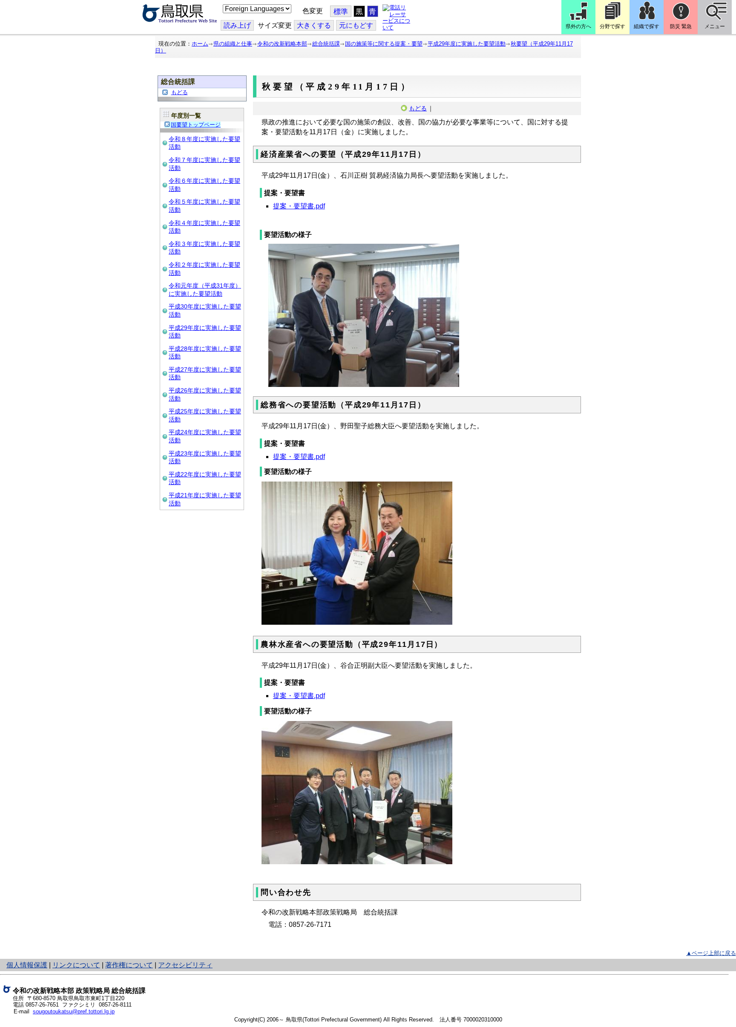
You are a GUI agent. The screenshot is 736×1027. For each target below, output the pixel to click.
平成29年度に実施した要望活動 (467, 43)
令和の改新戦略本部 (282, 43)
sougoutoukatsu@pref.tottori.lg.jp (74, 1011)
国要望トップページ (196, 124)
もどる (179, 92)
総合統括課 (326, 43)
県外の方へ (578, 26)
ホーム (200, 43)
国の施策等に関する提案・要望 (384, 43)
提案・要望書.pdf (299, 206)
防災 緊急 (681, 26)
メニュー (714, 26)
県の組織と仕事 (232, 43)
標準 (341, 12)
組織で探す (646, 26)
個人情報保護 (26, 965)
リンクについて (76, 965)
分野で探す (612, 26)
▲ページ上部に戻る (711, 953)
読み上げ (237, 25)
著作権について (129, 965)
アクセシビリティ (185, 965)
